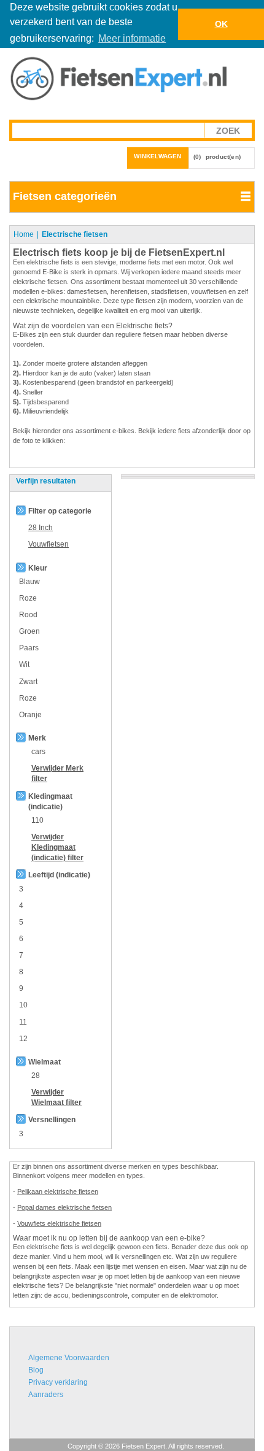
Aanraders (45, 1394)
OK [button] (221, 24)
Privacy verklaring (58, 1382)
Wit (24, 664)
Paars (29, 648)
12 (23, 1038)
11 (23, 1022)
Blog (36, 1370)
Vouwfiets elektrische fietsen (59, 1223)
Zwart (28, 681)
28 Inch (40, 527)
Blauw (29, 581)
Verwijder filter (57, 847)
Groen (29, 631)
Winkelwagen (157, 156)
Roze (28, 598)
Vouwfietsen (48, 544)
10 (23, 1005)
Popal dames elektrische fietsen (64, 1207)
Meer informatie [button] (132, 38)
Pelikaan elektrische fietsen (57, 1191)
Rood (28, 614)
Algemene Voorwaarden (68, 1357)
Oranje (30, 714)
